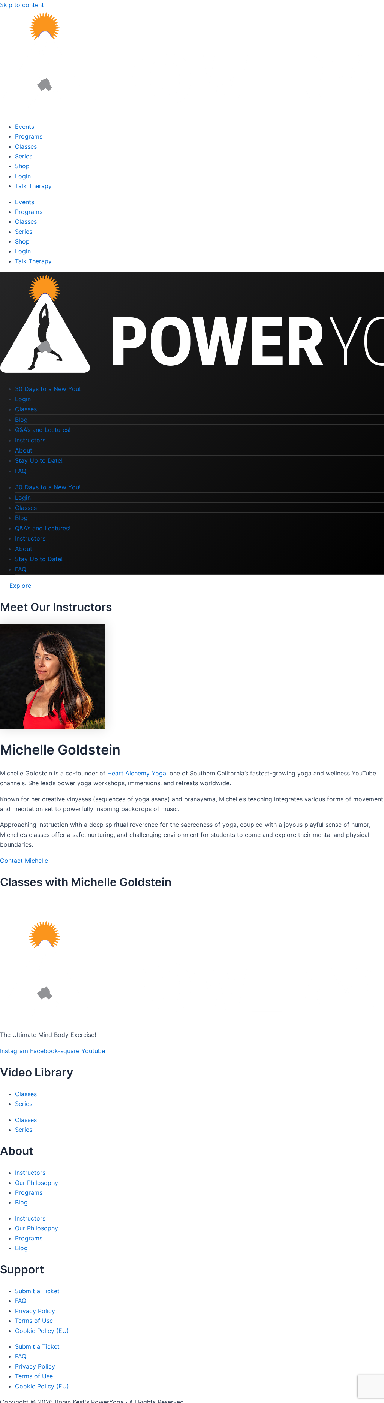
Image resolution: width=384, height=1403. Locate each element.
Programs (28, 136)
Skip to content (22, 5)
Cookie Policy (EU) (42, 1330)
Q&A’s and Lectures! (42, 429)
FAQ (20, 471)
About (23, 450)
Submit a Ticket (37, 1291)
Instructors (30, 440)
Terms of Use (34, 1320)
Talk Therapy (33, 186)
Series (23, 156)
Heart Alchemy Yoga (136, 773)
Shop (22, 166)
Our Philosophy (36, 1182)
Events (24, 126)
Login (23, 176)
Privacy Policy (35, 1311)
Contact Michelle (24, 860)
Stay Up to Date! (39, 460)
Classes (26, 146)
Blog (21, 419)
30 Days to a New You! (48, 389)
